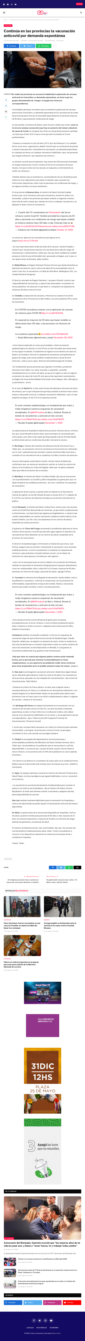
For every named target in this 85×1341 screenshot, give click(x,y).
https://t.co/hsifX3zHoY (26, 226)
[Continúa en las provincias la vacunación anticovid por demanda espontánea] (42, 69)
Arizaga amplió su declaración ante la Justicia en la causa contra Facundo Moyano (60, 925)
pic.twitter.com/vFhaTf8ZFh (51, 419)
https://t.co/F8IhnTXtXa (26, 419)
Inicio (5, 20)
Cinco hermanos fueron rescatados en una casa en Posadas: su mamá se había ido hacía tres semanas (22, 925)
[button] (4, 12)
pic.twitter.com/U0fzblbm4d (54, 334)
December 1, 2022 (54, 423)
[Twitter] (6, 106)
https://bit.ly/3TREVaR (28, 241)
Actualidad (9, 1238)
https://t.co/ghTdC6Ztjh (52, 313)
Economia (54, 1328)
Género (47, 920)
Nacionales (42, 1328)
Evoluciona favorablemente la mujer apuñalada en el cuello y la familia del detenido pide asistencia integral (46, 1282)
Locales (30, 1328)
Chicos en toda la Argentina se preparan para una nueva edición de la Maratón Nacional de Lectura (21, 964)
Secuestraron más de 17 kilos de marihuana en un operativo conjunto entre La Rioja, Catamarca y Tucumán (47, 1271)
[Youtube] (15, 4)
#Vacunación (54, 212)
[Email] (6, 111)
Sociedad (8, 25)
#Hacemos (43, 226)
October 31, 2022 (65, 230)
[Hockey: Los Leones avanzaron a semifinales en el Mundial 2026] (10, 1262)
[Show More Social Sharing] (54, 46)
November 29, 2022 (63, 337)
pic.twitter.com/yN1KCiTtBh (61, 226)
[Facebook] (4, 4)
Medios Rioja (56, 1333)
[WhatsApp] (6, 117)
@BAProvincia (37, 412)
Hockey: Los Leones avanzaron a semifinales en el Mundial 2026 (42, 1259)
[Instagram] (11, 4)
